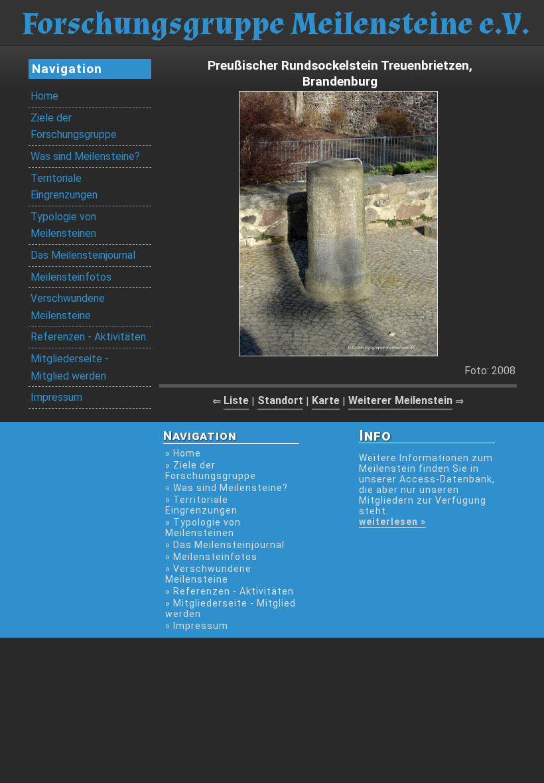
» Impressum (196, 625)
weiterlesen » (392, 521)
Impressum (56, 397)
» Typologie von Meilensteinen (203, 527)
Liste (236, 400)
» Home (183, 453)
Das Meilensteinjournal (83, 255)
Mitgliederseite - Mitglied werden (70, 367)
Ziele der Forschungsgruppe (74, 126)
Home (44, 96)
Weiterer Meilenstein (400, 400)
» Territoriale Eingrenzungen (201, 505)
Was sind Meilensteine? (85, 156)
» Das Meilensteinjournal (225, 544)
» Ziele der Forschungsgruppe (210, 470)
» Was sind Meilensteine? (226, 487)
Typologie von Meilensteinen (63, 225)
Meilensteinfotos (71, 277)
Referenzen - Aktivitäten (88, 336)
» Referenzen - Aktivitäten (229, 591)
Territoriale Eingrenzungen (64, 187)
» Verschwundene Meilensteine (208, 574)
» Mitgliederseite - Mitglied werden (230, 608)
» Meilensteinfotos (211, 556)
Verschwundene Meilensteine (68, 307)
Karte (326, 400)
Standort (280, 400)
